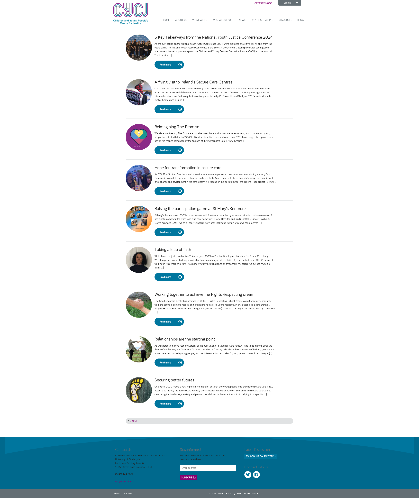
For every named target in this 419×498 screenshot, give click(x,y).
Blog (300, 19)
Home (166, 19)
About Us (181, 19)
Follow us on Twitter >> (261, 456)
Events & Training (262, 19)
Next (134, 421)
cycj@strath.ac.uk (124, 481)
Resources (285, 19)
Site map (128, 493)
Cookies (116, 493)
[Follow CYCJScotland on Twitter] (247, 474)
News (242, 19)
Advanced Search (263, 2)
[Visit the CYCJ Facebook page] (256, 474)
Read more (165, 64)
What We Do (199, 19)
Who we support (223, 19)
